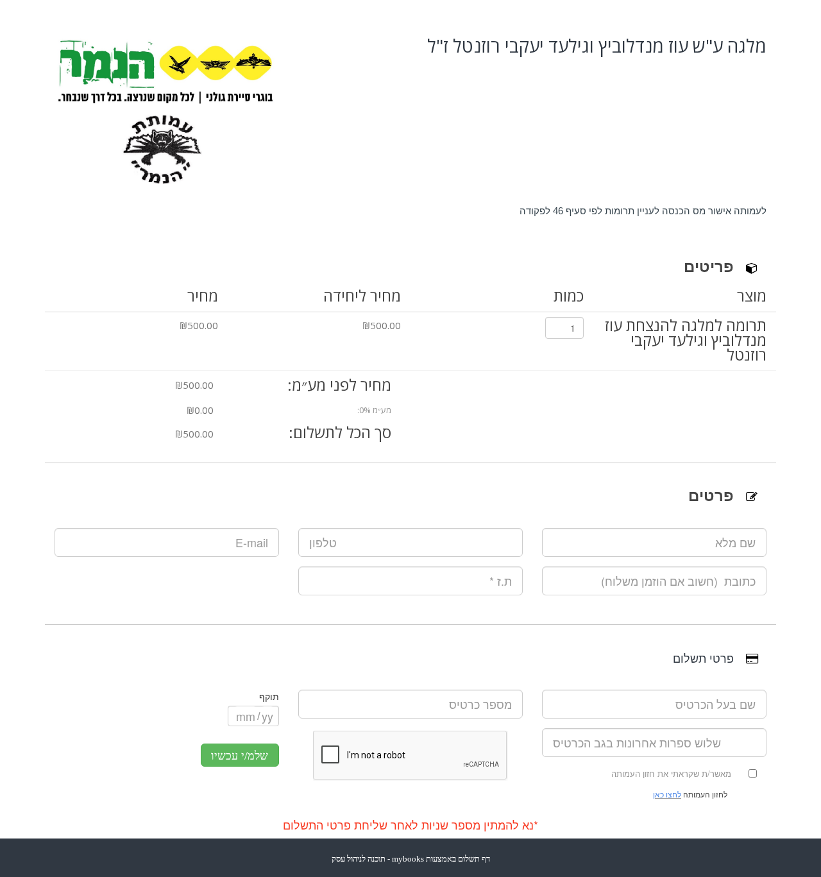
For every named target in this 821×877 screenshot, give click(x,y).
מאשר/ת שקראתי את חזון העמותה (671, 773)
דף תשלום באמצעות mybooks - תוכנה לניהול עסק (411, 859)
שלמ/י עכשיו (239, 755)
